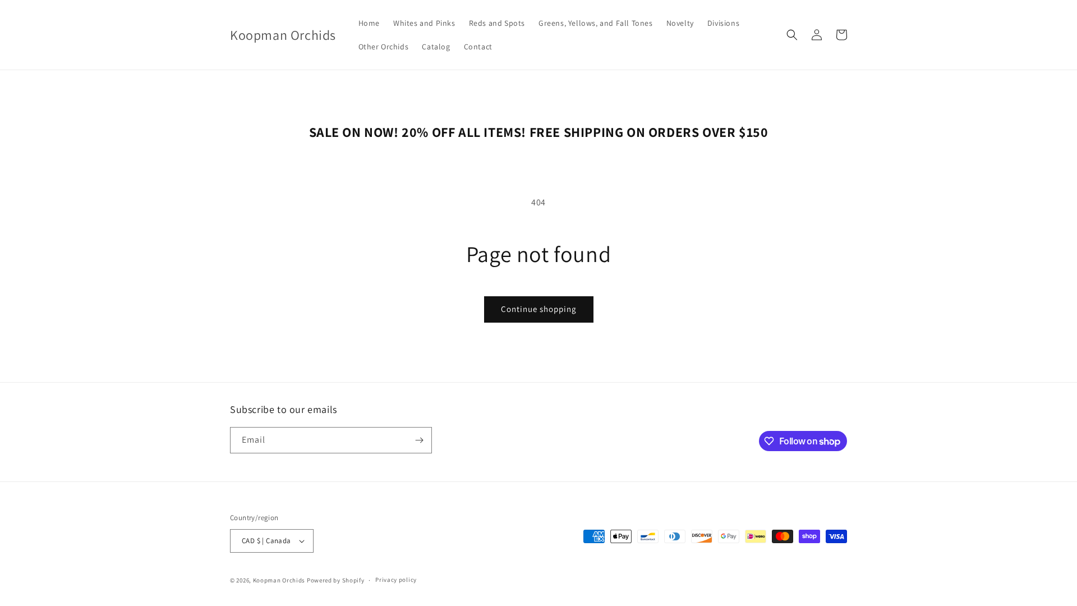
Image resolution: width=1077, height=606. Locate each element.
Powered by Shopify (336, 580)
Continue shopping (539, 309)
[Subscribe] (419, 440)
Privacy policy (396, 580)
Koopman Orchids (279, 580)
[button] (792, 34)
